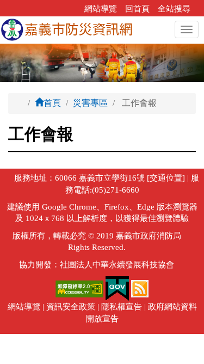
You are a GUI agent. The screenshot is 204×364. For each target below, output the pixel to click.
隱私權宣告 (121, 306)
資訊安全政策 (70, 306)
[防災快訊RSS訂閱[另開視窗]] (140, 288)
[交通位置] (165, 178)
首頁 (52, 103)
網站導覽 (100, 8)
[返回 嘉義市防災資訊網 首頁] (66, 30)
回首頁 (137, 8)
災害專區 (90, 103)
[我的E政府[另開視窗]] (117, 288)
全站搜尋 (174, 8)
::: (73, 8)
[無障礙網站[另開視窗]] (80, 288)
